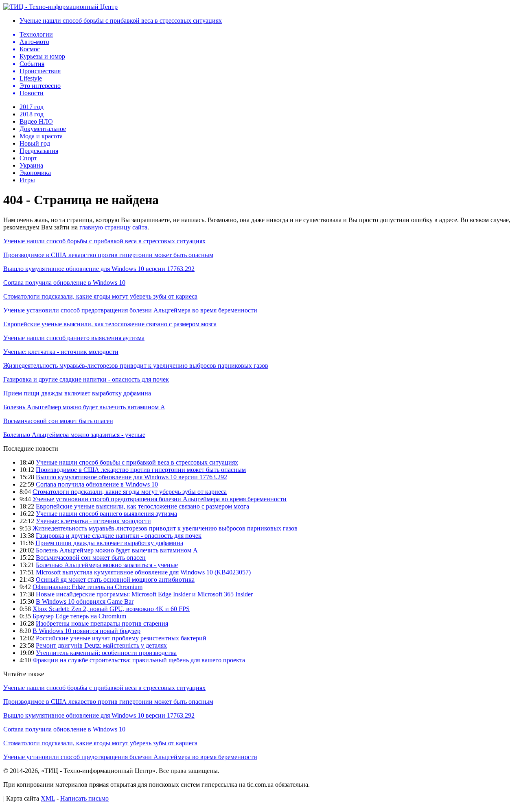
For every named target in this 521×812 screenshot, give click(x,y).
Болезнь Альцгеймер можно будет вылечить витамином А (84, 407)
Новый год (35, 143)
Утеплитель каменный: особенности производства (106, 652)
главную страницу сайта (113, 227)
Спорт (28, 158)
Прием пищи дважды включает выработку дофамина (77, 393)
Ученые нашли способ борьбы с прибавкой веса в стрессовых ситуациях (121, 20)
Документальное (43, 128)
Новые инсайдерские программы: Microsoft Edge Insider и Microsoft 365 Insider (144, 594)
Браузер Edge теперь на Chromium (79, 616)
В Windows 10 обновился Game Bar (85, 601)
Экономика (35, 172)
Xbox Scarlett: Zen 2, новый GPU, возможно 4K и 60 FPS (111, 608)
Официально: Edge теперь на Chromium (87, 586)
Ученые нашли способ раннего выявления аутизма (73, 337)
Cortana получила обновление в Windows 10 (64, 282)
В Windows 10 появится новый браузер (86, 630)
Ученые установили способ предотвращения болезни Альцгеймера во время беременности (130, 310)
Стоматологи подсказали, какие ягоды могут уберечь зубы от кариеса (100, 296)
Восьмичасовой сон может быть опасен (58, 420)
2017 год (32, 106)
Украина (31, 165)
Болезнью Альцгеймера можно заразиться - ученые (74, 434)
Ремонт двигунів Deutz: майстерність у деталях (101, 645)
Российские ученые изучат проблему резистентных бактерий (121, 638)
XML (48, 798)
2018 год (32, 114)
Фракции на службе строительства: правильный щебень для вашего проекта (139, 660)
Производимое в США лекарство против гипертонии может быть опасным (108, 254)
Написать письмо (84, 798)
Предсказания (39, 150)
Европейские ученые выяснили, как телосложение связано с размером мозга (110, 324)
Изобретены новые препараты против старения (102, 623)
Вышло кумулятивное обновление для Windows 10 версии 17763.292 (99, 268)
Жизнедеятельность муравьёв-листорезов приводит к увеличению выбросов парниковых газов (135, 365)
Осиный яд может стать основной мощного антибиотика (115, 579)
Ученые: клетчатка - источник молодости (60, 351)
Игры (27, 180)
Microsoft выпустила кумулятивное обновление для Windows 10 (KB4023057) (143, 572)
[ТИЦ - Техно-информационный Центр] (60, 6)
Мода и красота (41, 136)
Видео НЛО (36, 121)
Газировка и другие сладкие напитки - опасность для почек (86, 379)
